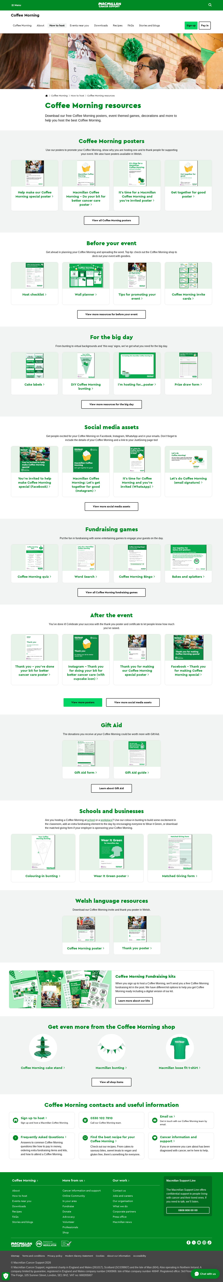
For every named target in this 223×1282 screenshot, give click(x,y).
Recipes (117, 25)
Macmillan (110, 1068)
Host (33, 294)
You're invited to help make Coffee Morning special (34, 482)
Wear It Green (110, 876)
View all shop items (111, 1082)
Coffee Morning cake (41, 1068)
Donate (67, 1211)
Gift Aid (84, 772)
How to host (57, 25)
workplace (106, 820)
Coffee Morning (22, 25)
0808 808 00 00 (188, 1210)
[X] (194, 1243)
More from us (72, 1180)
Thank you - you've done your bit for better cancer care (34, 670)
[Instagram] (204, 1243)
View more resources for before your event (111, 314)
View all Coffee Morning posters (111, 220)
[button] (208, 5)
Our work (120, 1180)
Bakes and (187, 576)
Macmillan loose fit (178, 1068)
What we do (120, 1206)
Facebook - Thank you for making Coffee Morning (188, 670)
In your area (70, 1201)
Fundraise (68, 1206)
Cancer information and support (82, 1190)
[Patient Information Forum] (66, 1244)
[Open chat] (205, 1274)
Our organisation (123, 1201)
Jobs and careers (123, 1196)
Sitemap (15, 1256)
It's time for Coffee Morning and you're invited (136, 482)
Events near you (79, 25)
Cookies (100, 1256)
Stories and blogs (149, 25)
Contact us (119, 1190)
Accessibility (139, 1256)
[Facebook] (189, 1243)
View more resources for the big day (111, 404)
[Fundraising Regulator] (46, 1244)
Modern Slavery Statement (79, 1256)
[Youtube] (199, 1243)
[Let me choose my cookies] (6, 1276)
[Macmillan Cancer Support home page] (46, 96)
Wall (84, 294)
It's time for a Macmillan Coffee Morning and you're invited (137, 196)
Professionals (70, 1227)
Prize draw (187, 384)
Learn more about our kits (134, 1001)
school (91, 820)
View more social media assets (111, 506)
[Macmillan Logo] (109, 5)
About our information (118, 1256)
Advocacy (69, 1217)
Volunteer (68, 1222)
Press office (120, 1217)
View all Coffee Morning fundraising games (111, 592)
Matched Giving (178, 876)
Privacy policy (55, 1256)
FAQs (131, 25)
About (40, 25)
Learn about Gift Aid (111, 788)
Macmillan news (122, 1222)
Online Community (74, 1196)
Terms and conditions (33, 1256)
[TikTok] (209, 1243)
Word (84, 576)
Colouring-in (41, 876)
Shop (66, 1232)
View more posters (82, 702)
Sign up (191, 25)
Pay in (204, 25)
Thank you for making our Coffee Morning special (137, 670)
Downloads (101, 25)
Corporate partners (124, 1211)
